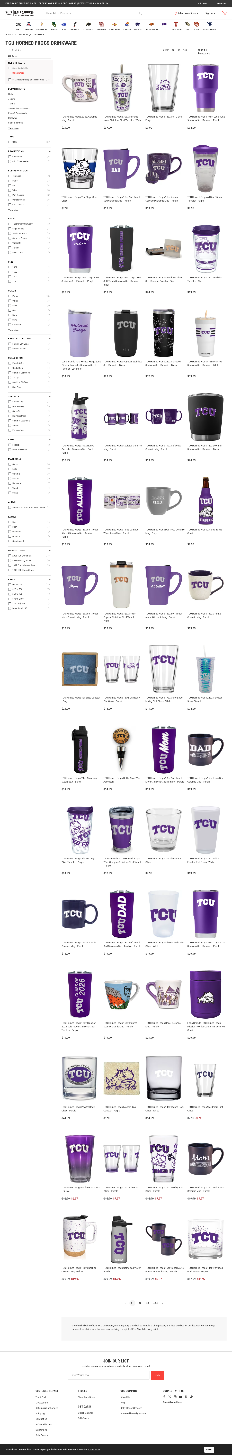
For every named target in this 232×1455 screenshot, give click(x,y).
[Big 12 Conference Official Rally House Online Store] (19, 13)
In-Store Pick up (43, 1424)
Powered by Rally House (133, 1413)
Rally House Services (131, 1408)
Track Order (201, 3)
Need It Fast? (16, 63)
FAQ (122, 1402)
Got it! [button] (209, 1449)
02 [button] (140, 1303)
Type (11, 137)
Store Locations (86, 1397)
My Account (41, 1402)
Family (12, 517)
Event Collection (19, 338)
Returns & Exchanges (46, 1408)
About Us (125, 1397)
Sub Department (18, 171)
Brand (12, 219)
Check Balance (85, 1412)
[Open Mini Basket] (224, 13)
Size (10, 262)
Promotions (16, 151)
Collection (15, 358)
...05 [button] (155, 1303)
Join (157, 1375)
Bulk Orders (41, 1435)
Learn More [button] (94, 1449)
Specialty (14, 396)
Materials (15, 459)
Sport (12, 439)
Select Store (18, 73)
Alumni (12, 502)
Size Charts (41, 1429)
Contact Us (41, 1419)
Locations (222, 3)
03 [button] (147, 1303)
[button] (186, 13)
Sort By (202, 50)
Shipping (40, 1413)
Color (12, 291)
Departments (16, 89)
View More (13, 128)
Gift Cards (83, 1418)
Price (11, 579)
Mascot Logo (16, 550)
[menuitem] (18, 26)
